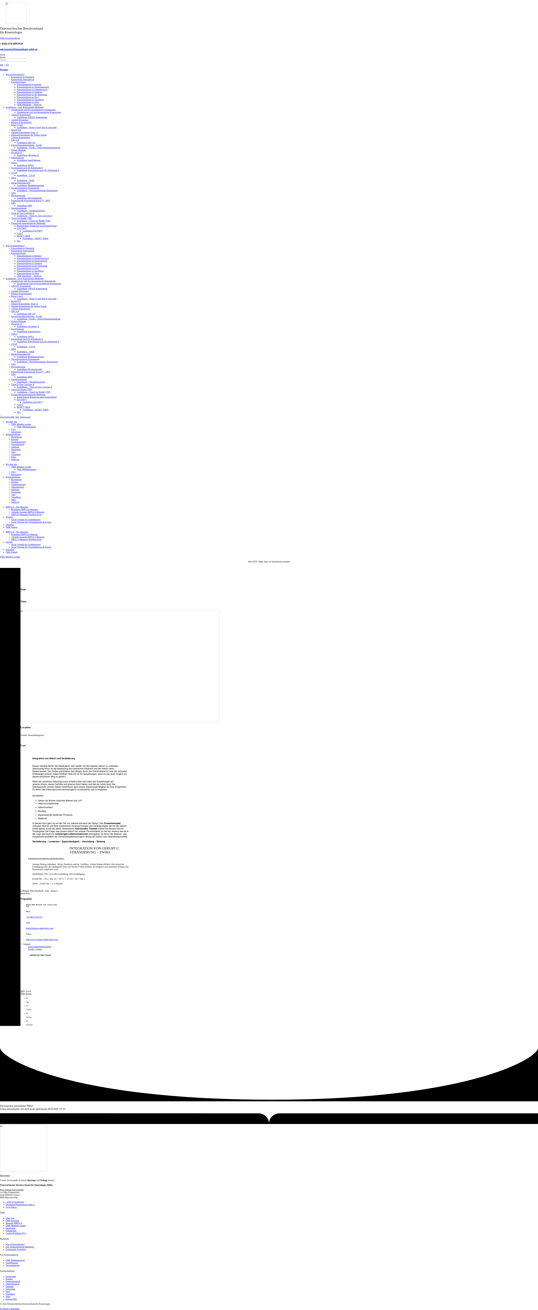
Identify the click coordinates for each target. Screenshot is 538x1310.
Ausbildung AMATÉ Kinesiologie (32, 117)
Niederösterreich (18, 442)
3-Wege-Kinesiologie (20, 137)
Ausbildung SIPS (24, 205)
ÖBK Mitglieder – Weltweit (29, 105)
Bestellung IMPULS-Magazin (24, 509)
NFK (13, 193)
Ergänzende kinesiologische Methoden (28, 223)
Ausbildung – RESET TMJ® (35, 238)
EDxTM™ (22, 228)
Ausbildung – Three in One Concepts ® (34, 216)
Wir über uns (11, 422)
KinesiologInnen (18, 82)
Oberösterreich (17, 444)
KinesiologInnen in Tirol (28, 97)
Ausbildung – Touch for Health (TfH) (33, 221)
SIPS (13, 203)
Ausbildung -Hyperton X (28, 155)
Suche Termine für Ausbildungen (25, 519)
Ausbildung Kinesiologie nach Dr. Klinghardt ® (38, 170)
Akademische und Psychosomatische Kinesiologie (33, 110)
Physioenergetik (18, 195)
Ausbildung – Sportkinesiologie (31, 211)
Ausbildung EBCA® (26, 142)
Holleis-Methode (18, 150)
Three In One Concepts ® (22, 213)
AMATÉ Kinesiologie (21, 115)
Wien (13, 457)
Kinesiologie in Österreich (22, 77)
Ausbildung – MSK (25, 180)
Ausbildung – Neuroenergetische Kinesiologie (37, 190)
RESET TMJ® (23, 236)
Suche (2, 55)
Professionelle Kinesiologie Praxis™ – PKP (30, 200)
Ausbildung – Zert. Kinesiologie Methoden (25, 107)
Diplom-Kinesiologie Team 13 (24, 132)
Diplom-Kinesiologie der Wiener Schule (29, 135)
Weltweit (15, 459)
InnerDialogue (17, 158)
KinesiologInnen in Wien (28, 102)
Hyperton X (16, 153)
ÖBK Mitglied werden (21, 424)
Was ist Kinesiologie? (15, 74)
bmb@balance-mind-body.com (39, 928)
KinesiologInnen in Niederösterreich (33, 87)
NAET (20, 233)
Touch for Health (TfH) (21, 218)
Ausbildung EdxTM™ (32, 231)
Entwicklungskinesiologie (39, 946)
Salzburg (15, 447)
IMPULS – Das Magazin (17, 507)
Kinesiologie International (22, 79)
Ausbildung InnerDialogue (28, 160)
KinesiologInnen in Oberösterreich (32, 89)
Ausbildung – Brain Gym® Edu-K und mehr (37, 127)
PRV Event (26, 991)
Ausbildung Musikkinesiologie (30, 185)
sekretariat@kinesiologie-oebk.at (18, 49)
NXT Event (26, 994)
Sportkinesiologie (19, 208)
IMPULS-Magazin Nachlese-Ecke (26, 514)
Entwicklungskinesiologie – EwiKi (26, 145)
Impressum (16, 432)
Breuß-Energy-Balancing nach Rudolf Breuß (37, 226)
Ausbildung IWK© (25, 165)
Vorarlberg (16, 454)
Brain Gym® (17, 125)
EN (7, 65)
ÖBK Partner (11, 527)
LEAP (14, 173)
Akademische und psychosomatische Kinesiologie (39, 112)
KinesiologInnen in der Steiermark (32, 94)
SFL (19, 241)
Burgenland (16, 437)
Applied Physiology (20, 120)
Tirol (13, 452)
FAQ (13, 429)
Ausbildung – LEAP (26, 175)
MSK (13, 178)
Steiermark (16, 449)
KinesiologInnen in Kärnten (29, 84)
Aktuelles (10, 524)
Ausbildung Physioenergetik (29, 198)
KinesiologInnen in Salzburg (29, 92)
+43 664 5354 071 (34, 917)
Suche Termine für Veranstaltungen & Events (31, 522)
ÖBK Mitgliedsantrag (26, 427)
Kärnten (14, 439)
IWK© (14, 163)
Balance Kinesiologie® (21, 122)
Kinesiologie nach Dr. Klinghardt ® (27, 168)
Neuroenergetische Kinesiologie (25, 188)
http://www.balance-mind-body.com (42, 939)
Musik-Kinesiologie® (20, 183)
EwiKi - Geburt (35, 949)
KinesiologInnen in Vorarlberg (30, 100)
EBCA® (15, 140)
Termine (9, 517)
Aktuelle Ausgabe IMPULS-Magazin (27, 512)
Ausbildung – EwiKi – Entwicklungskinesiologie (38, 147)
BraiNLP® (16, 130)
